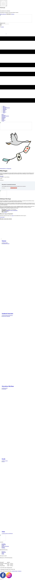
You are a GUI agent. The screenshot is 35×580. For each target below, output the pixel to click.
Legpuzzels (3, 116)
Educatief (3, 118)
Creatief (3, 119)
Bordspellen (3, 115)
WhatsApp (1, 217)
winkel (13, 215)
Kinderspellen (4, 117)
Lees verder (1, 176)
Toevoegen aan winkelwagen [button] (8, 365)
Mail (3, 217)
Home (3, 114)
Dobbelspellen (2, 168)
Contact (4, 112)
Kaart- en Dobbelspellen (7, 168)
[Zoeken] (1, 25)
